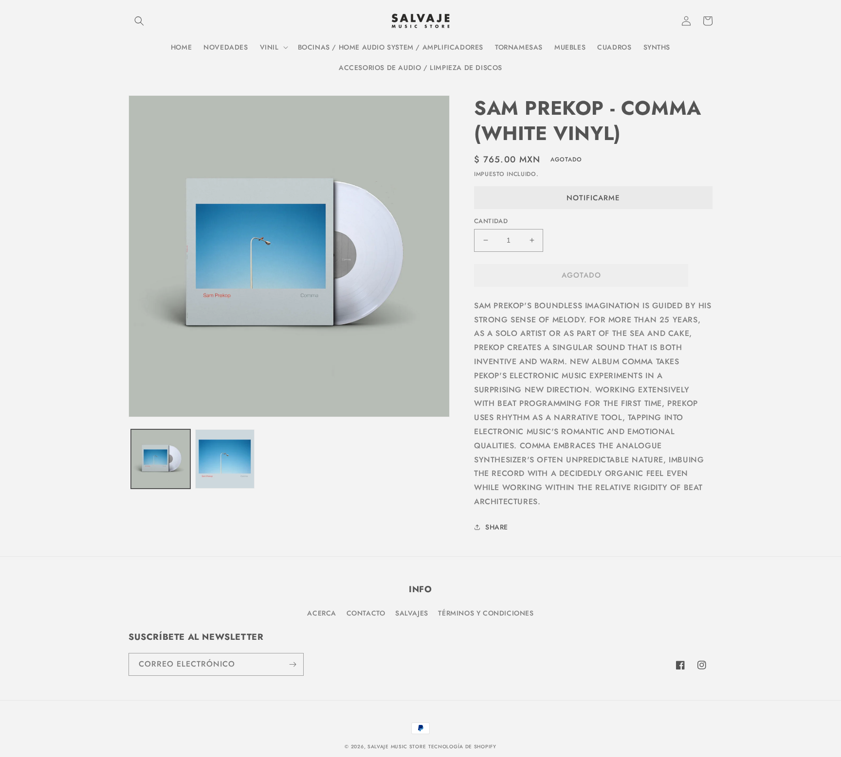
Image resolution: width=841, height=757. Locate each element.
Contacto (366, 613)
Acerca (321, 613)
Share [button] (496, 527)
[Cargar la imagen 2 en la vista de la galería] (225, 459)
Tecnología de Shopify (462, 746)
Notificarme (593, 198)
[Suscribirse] (292, 664)
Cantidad (491, 221)
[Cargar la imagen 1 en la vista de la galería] (160, 459)
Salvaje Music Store (396, 746)
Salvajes (411, 613)
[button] (139, 21)
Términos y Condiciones (485, 613)
